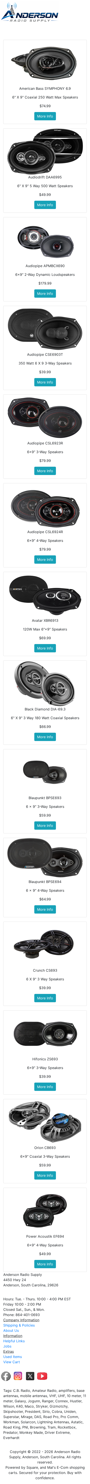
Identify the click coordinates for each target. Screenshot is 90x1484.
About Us (11, 1330)
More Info (45, 116)
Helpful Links (14, 1341)
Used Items (12, 1356)
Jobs (7, 1346)
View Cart (11, 1362)
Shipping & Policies (19, 1325)
